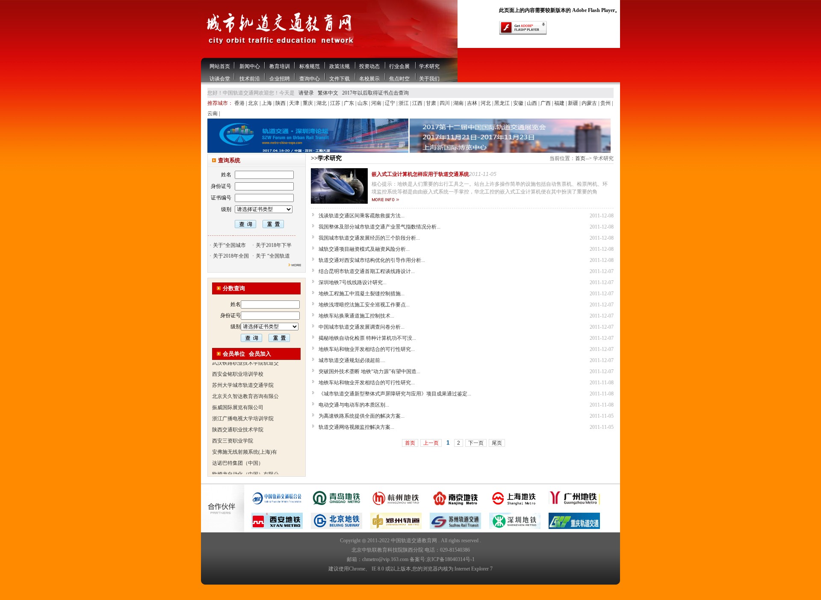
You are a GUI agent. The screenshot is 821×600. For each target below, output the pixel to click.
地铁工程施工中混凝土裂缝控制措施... (362, 294)
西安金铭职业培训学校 (237, 366)
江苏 (336, 103)
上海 (267, 103)
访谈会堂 (220, 79)
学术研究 (429, 66)
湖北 (322, 103)
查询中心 (309, 79)
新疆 (573, 103)
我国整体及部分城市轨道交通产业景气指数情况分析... (379, 227)
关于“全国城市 (229, 245)
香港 (240, 103)
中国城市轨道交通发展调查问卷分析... (362, 327)
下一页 (476, 443)
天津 (295, 103)
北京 (254, 103)
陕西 (281, 103)
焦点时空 (399, 79)
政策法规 (339, 66)
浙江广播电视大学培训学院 (243, 410)
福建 (560, 103)
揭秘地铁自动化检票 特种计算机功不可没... (367, 338)
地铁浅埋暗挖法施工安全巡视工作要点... (364, 305)
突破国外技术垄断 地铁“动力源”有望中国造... (369, 371)
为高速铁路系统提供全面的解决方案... (362, 416)
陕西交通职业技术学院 (237, 422)
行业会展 (399, 66)
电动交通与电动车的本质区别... (354, 405)
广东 (349, 103)
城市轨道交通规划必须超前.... (352, 360)
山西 (532, 103)
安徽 (519, 103)
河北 (486, 103)
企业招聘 (279, 79)
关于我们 (429, 79)
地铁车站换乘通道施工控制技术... (356, 316)
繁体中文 (328, 93)
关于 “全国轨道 (273, 256)
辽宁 (390, 103)
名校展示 (369, 79)
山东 (363, 103)
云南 (213, 113)
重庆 (308, 103)
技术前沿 (249, 79)
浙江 (404, 103)
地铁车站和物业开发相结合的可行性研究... (367, 349)
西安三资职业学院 (232, 433)
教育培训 (279, 66)
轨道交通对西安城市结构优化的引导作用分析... (372, 260)
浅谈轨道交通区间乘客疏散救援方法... (362, 216)
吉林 (472, 103)
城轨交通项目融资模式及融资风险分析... (364, 249)
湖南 (459, 103)
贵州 (606, 103)
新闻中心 (249, 66)
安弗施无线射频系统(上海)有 (244, 444)
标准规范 (309, 66)
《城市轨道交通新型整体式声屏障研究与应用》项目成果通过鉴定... (395, 394)
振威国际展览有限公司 (237, 399)
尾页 (497, 443)
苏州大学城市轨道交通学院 (243, 377)
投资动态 (369, 66)
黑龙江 (502, 103)
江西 (418, 103)
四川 (445, 103)
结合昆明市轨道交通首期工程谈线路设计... (367, 271)
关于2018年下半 (274, 245)
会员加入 (260, 353)
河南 (377, 103)
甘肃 (431, 103)
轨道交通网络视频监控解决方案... (356, 427)
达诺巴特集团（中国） (237, 455)
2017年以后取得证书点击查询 (375, 93)
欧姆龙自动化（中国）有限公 (245, 466)
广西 (546, 103)
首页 (580, 158)
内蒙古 (590, 103)
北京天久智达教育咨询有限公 (245, 388)
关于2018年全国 (231, 256)
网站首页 (220, 66)
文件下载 (339, 79)
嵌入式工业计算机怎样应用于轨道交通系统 (420, 174)
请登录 (306, 93)
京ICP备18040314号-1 (450, 559)
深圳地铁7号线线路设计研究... (353, 282)
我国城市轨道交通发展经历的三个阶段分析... (369, 238)
